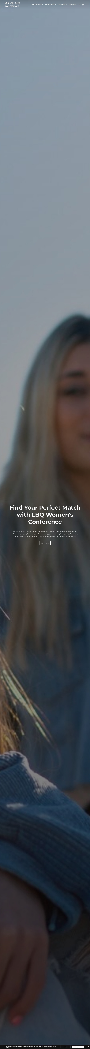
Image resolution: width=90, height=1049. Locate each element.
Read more (45, 543)
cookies (15, 1046)
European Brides (50, 4)
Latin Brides (72, 4)
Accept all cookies (78, 1047)
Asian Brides (62, 4)
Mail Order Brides (36, 4)
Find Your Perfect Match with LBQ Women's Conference (45, 514)
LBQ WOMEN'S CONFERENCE (12, 4)
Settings (65, 1047)
